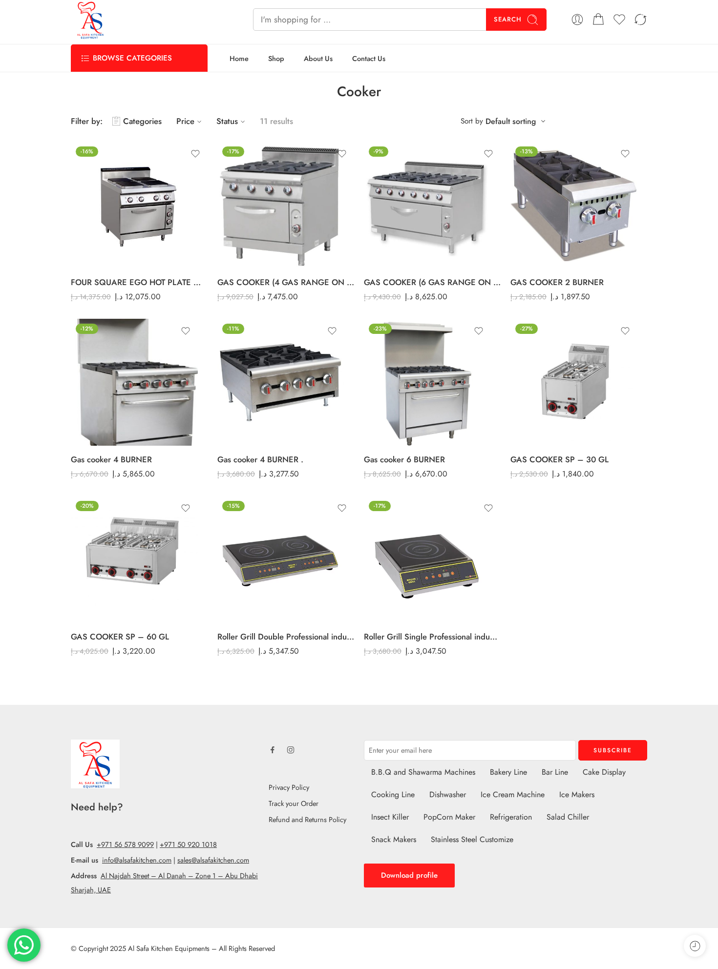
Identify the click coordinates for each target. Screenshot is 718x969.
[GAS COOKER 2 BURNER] (573, 205)
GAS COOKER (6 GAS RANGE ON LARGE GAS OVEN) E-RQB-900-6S (432, 282)
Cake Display (604, 772)
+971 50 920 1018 (188, 844)
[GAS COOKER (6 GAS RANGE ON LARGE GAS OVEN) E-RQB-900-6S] (432, 205)
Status (227, 121)
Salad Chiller (568, 817)
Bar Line (555, 772)
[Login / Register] (577, 19)
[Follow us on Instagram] (290, 749)
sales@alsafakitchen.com (213, 860)
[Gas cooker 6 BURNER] (427, 382)
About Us (318, 58)
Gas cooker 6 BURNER (404, 459)
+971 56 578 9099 (125, 844)
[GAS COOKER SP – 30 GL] (573, 382)
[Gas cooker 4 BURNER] (134, 382)
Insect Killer (390, 817)
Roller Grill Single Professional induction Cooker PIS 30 (432, 636)
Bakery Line (508, 772)
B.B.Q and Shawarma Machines (423, 772)
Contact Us (368, 58)
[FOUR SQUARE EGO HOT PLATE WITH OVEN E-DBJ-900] (139, 205)
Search (508, 19)
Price (185, 121)
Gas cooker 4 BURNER (111, 459)
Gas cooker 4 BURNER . (260, 459)
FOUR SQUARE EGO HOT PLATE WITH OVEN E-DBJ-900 (139, 282)
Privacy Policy (289, 787)
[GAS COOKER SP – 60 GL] (134, 559)
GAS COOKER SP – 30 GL (559, 459)
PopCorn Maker (449, 817)
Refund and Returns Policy (307, 819)
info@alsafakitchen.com (136, 860)
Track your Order (293, 803)
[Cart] (598, 19)
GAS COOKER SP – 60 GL (120, 636)
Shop (276, 58)
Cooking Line (393, 794)
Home (239, 58)
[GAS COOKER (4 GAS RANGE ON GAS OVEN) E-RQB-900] (285, 205)
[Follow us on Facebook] (272, 750)
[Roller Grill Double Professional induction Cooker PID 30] (285, 559)
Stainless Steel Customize (472, 839)
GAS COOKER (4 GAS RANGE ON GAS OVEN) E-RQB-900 (285, 282)
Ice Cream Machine (513, 794)
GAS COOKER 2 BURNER (557, 282)
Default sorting (511, 121)
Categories (142, 121)
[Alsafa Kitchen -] (90, 19)
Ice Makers (576, 794)
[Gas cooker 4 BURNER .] (280, 382)
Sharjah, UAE (91, 890)
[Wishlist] (195, 154)
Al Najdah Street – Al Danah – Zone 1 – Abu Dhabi (179, 875)
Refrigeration (511, 817)
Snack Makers (393, 839)
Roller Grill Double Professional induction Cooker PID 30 (285, 636)
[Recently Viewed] (695, 946)
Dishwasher (447, 794)
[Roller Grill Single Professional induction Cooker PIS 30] (432, 559)
